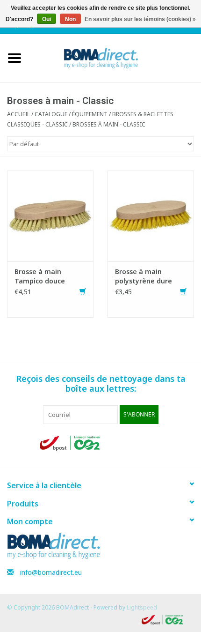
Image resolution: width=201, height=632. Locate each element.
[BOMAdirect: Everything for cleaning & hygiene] (115, 57)
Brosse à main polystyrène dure (143, 276)
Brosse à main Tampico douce (39, 276)
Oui (46, 19)
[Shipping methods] (70, 442)
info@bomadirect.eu (51, 572)
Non (70, 19)
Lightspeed (142, 607)
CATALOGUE (51, 114)
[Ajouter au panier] (82, 291)
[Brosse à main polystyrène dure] (151, 215)
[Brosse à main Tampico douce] (50, 215)
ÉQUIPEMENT (90, 114)
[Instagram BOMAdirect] (153, 443)
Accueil (18, 114)
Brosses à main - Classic (108, 124)
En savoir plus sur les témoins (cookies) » (140, 19)
